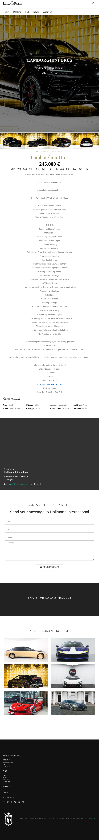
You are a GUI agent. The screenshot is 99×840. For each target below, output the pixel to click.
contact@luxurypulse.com (18, 484)
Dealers (17, 11)
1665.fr (92, 819)
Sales (43, 151)
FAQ (4, 764)
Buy (7, 11)
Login (5, 793)
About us (48, 11)
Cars (5, 775)
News (36, 11)
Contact (6, 766)
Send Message (51, 567)
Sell (27, 11)
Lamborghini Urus (56, 151)
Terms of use (8, 762)
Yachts (6, 780)
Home (5, 777)
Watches (6, 782)
